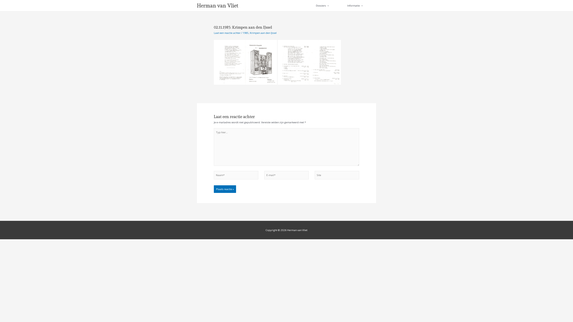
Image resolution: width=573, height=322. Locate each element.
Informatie (353, 5)
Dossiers (321, 5)
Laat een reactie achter (227, 33)
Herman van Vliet (217, 6)
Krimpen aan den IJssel (263, 33)
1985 (246, 33)
